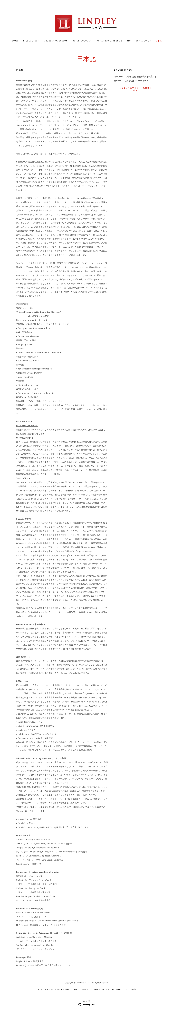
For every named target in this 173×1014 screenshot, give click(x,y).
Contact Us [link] (143, 41)
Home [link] (15, 41)
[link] (86, 23)
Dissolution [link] (31, 41)
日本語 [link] (159, 41)
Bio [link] (129, 41)
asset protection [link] (56, 41)
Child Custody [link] (82, 41)
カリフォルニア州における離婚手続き (135, 89)
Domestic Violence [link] (109, 41)
